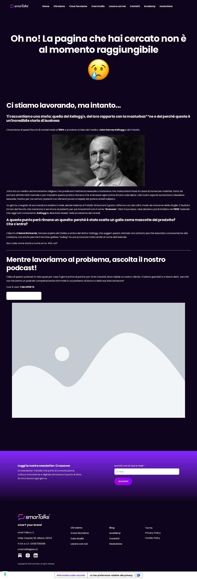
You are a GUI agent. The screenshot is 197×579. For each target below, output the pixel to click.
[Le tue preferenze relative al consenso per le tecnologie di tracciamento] (5, 574)
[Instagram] (28, 556)
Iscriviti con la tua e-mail (128, 465)
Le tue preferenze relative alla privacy (111, 575)
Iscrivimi (123, 481)
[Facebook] (20, 556)
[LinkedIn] (35, 556)
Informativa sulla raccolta (71, 575)
